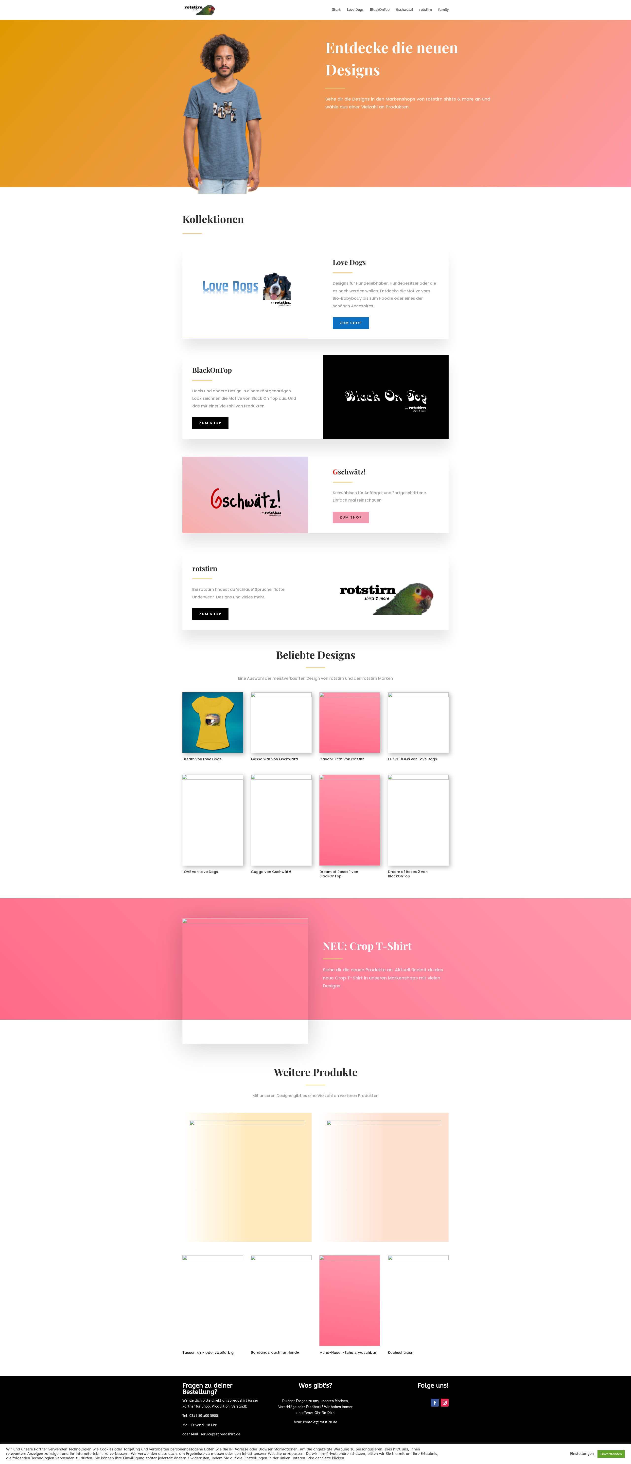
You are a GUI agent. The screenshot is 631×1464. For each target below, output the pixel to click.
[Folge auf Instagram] (445, 1403)
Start (336, 10)
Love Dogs (355, 10)
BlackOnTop (380, 10)
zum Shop (351, 322)
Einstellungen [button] (582, 1454)
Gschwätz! (404, 10)
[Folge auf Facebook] (435, 1403)
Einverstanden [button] (611, 1454)
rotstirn (425, 10)
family (443, 10)
